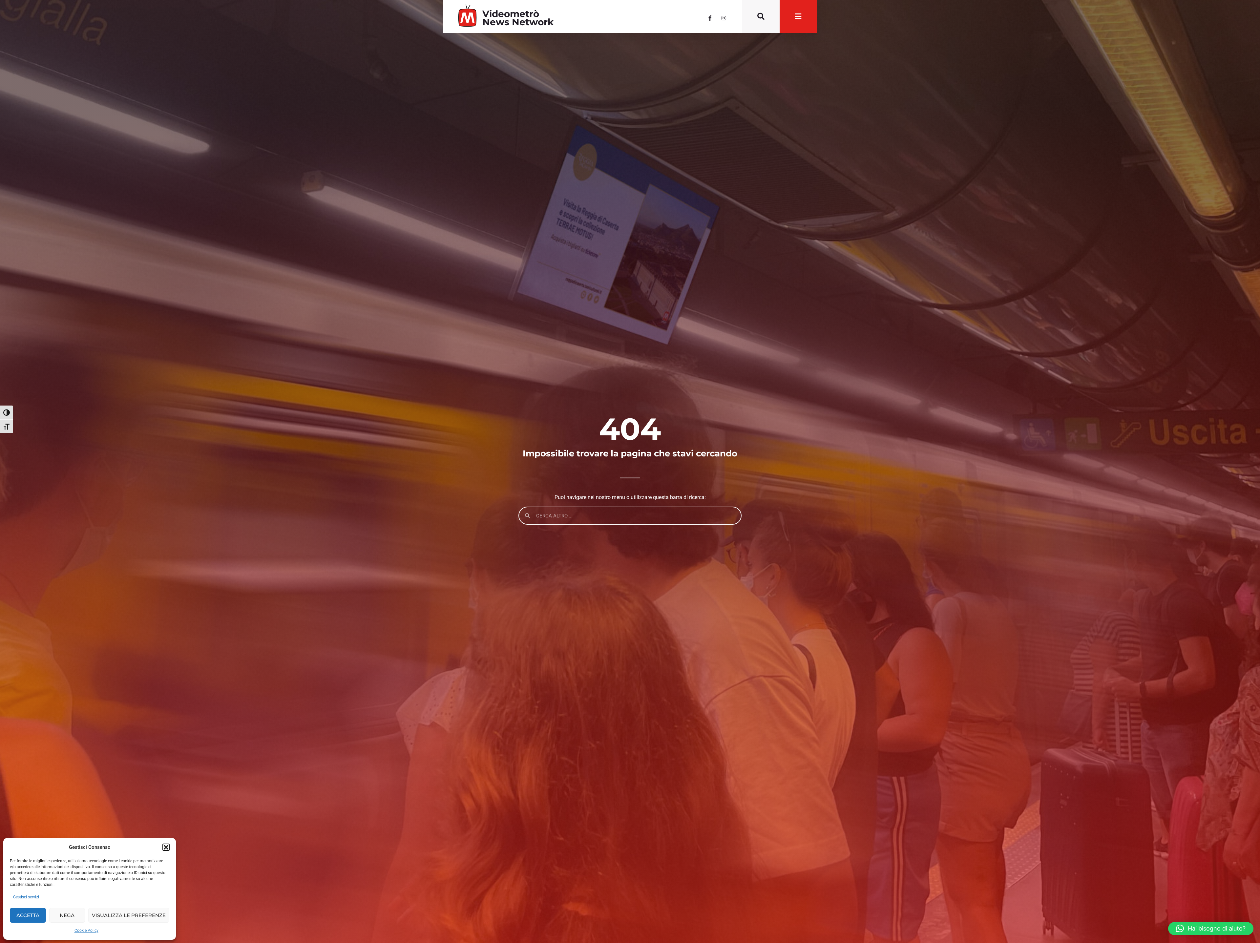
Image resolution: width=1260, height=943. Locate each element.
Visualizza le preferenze (129, 915)
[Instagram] (724, 18)
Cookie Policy (86, 930)
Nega (67, 915)
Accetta (27, 915)
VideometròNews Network (518, 18)
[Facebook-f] (710, 18)
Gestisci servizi (26, 897)
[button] (166, 847)
